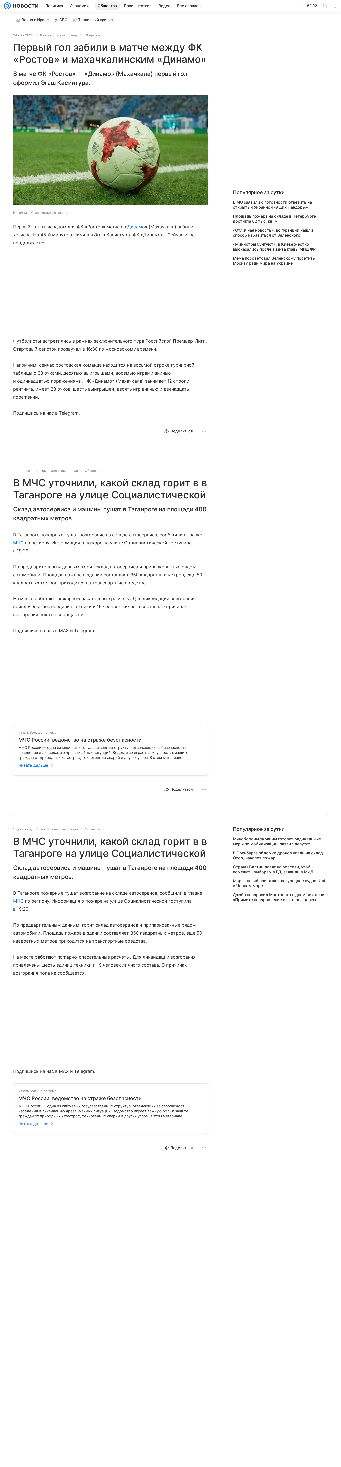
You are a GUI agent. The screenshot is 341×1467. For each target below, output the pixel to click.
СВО (63, 19)
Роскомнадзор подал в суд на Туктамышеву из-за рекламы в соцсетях (280, 1413)
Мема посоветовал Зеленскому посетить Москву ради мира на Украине (274, 261)
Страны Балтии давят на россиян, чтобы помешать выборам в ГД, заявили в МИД (273, 869)
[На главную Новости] (24, 6)
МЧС (18, 542)
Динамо (136, 226)
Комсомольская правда (59, 35)
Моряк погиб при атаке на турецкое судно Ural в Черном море (279, 883)
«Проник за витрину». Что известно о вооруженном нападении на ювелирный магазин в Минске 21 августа (272, 1357)
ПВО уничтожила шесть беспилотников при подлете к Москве (276, 1399)
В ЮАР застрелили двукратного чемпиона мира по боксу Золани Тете (280, 1385)
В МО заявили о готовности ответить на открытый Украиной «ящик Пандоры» (272, 205)
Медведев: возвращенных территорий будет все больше (277, 1371)
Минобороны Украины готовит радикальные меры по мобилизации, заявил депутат (277, 841)
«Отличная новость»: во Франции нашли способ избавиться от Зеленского (273, 233)
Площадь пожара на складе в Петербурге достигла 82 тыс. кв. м (274, 219)
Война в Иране (35, 19)
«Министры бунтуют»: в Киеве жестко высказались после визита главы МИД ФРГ (275, 247)
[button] (110, 150)
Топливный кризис (95, 19)
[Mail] (7, 6)
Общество (93, 35)
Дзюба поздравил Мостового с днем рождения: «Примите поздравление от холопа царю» (280, 897)
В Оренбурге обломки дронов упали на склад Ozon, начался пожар (278, 855)
